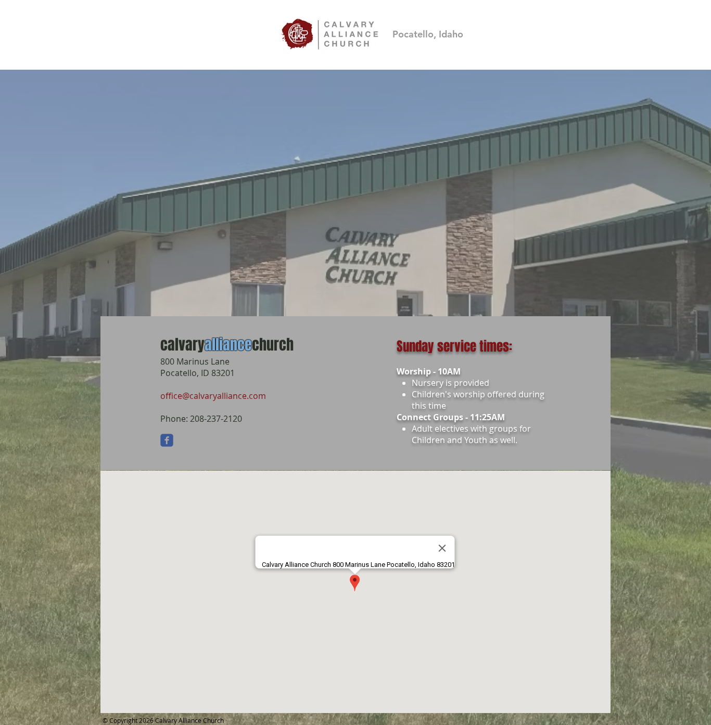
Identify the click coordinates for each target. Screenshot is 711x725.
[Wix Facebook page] (166, 440)
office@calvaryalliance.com (213, 396)
